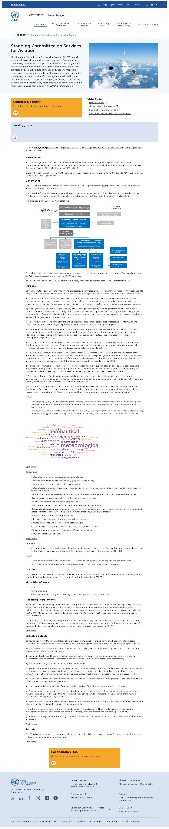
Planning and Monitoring (124, 24)
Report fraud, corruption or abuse (123, 821)
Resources (143, 25)
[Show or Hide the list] (15, 137)
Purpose (64, 148)
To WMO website (18, 5)
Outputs (129, 148)
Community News (103, 24)
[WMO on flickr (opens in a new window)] (47, 798)
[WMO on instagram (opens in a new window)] (38, 798)
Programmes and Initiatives (61, 24)
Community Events (84, 24)
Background (40, 148)
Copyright (66, 821)
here (61, 188)
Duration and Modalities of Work (108, 148)
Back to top (31, 467)
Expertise (73, 148)
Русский (128, 5)
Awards (122, 794)
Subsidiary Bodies (34, 150)
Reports (138, 148)
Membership (86, 148)
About (154, 25)
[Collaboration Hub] (53, 763)
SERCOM (21, 35)
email (129, 281)
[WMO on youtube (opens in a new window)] (55, 798)
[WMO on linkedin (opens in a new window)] (21, 798)
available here (122, 196)
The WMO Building (128, 780)
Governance (40, 25)
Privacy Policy (96, 821)
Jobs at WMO (77, 780)
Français (120, 5)
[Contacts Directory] (15, 113)
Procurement (77, 794)
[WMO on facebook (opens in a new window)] (29, 798)
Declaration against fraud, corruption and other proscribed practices (88, 809)
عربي (100, 5)
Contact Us (124, 808)
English (112, 5)
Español (137, 5)
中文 (105, 5)
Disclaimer (80, 821)
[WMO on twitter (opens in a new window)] (13, 798)
